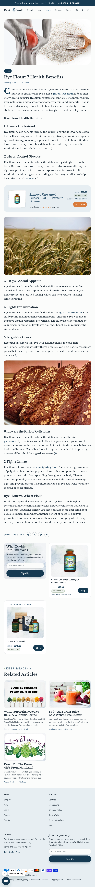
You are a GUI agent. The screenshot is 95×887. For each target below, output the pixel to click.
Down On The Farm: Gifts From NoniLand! (19, 766)
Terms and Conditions (39, 879)
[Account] (82, 10)
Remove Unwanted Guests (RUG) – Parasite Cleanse (46, 198)
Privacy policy (22, 879)
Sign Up (25, 573)
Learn (48, 10)
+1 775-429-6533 (10, 847)
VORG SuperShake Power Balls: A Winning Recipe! (21, 713)
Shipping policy (57, 879)
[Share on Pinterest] (40, 534)
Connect (58, 10)
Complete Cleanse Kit (16, 641)
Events (68, 10)
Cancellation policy (73, 879)
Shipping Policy (55, 810)
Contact (52, 799)
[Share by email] (46, 534)
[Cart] (88, 10)
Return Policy (54, 815)
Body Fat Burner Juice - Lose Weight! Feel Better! (65, 713)
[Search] (77, 10)
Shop (83, 590)
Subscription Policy (57, 820)
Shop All (30, 10)
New (39, 10)
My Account (54, 804)
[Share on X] (34, 534)
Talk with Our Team (12, 852)
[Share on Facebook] (28, 534)
